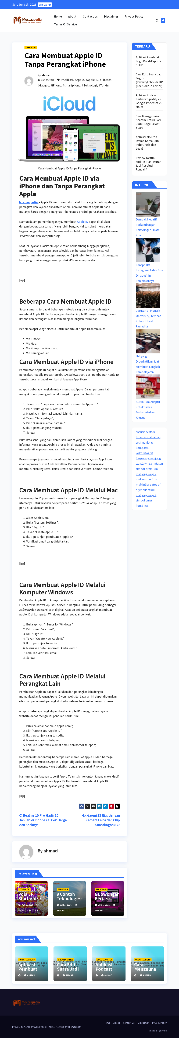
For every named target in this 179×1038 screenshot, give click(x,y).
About (72, 16)
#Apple (79, 80)
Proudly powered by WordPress (29, 1026)
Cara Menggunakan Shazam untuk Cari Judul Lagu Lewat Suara (148, 122)
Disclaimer (111, 16)
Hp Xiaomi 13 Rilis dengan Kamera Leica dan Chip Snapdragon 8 (100, 820)
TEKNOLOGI (31, 47)
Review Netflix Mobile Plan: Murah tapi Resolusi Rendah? (148, 163)
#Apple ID (91, 80)
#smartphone (71, 85)
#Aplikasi (67, 80)
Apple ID (82, 221)
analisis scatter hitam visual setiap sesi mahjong (148, 437)
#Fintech (105, 80)
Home (58, 16)
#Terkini (103, 85)
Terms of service (65, 24)
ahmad (46, 75)
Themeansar (74, 1026)
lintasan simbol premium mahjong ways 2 (149, 468)
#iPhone (55, 85)
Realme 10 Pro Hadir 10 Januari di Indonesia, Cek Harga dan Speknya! (43, 820)
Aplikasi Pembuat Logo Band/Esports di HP (148, 61)
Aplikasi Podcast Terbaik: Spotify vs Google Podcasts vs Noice (149, 101)
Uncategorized (27, 959)
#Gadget (43, 85)
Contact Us (90, 16)
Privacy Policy (134, 16)
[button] (157, 20)
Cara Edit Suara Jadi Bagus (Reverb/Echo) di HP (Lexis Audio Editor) (149, 80)
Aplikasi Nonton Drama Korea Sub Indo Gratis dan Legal (147, 142)
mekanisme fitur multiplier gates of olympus (148, 484)
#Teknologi (89, 85)
